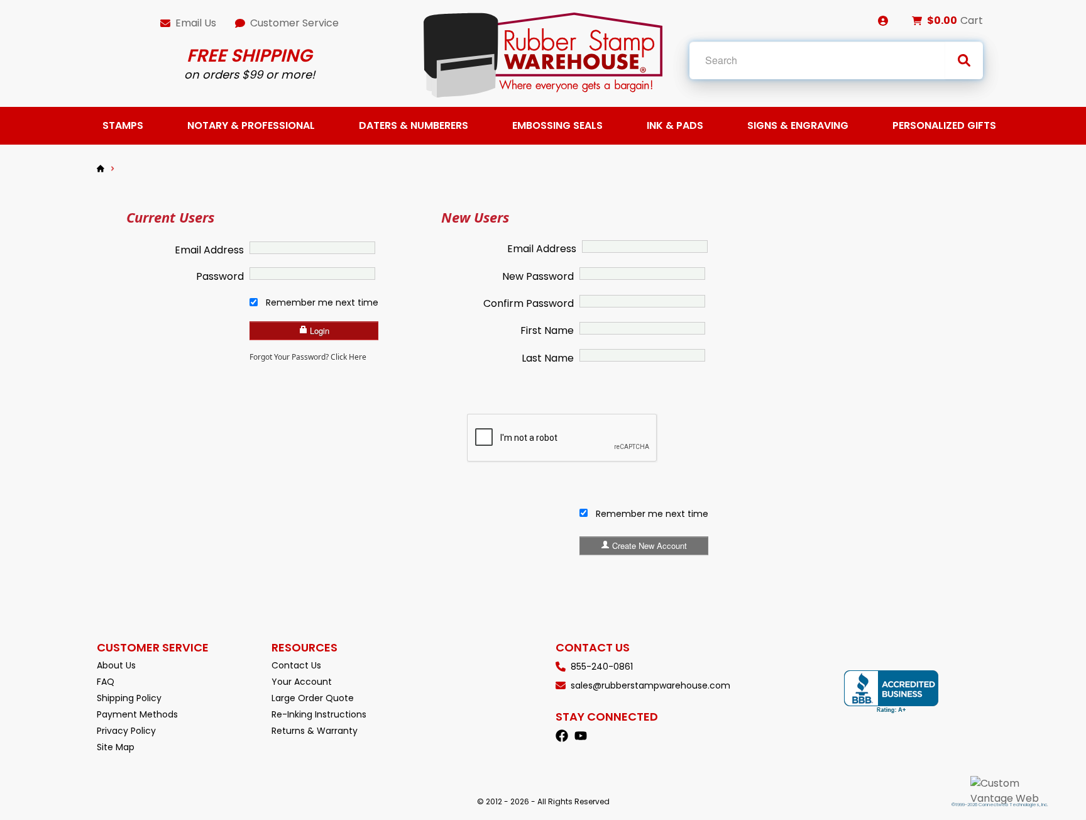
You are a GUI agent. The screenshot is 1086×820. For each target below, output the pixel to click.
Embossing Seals (557, 125)
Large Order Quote (313, 698)
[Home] (100, 168)
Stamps (122, 125)
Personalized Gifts (944, 125)
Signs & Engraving (797, 125)
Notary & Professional (251, 125)
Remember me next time (322, 302)
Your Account (302, 681)
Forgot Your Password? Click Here (308, 357)
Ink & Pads (675, 125)
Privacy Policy (126, 730)
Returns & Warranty (315, 730)
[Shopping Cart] (917, 21)
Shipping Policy (129, 698)
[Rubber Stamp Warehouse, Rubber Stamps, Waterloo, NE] (891, 692)
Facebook (562, 735)
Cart (971, 20)
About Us (116, 665)
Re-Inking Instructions (319, 714)
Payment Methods (137, 714)
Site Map (115, 747)
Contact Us (296, 665)
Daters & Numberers (413, 125)
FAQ (105, 681)
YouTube (580, 735)
